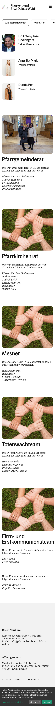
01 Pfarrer (39, 22)
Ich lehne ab (35, 702)
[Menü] (50, 6)
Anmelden (35, 679)
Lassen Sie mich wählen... (13, 702)
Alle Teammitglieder (15, 22)
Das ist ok (47, 702)
